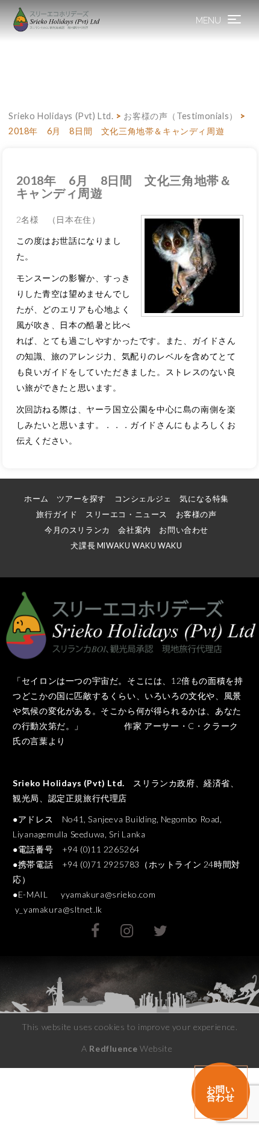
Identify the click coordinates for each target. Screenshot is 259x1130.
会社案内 (134, 530)
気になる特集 (204, 498)
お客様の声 (196, 514)
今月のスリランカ (77, 530)
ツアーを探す (81, 498)
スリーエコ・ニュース (126, 514)
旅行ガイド (56, 514)
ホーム (36, 498)
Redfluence (113, 1048)
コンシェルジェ (143, 498)
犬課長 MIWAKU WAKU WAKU (131, 545)
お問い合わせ (183, 530)
